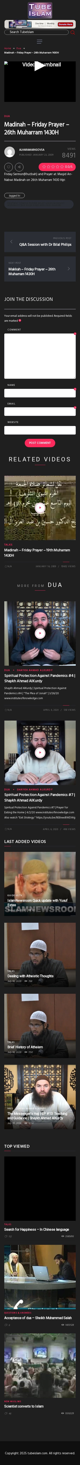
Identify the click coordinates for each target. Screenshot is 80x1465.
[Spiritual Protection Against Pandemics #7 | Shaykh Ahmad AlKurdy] (40, 752)
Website (13, 422)
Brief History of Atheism (25, 1047)
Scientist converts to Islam (24, 1406)
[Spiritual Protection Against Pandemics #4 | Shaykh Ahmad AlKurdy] (40, 633)
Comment (41, 330)
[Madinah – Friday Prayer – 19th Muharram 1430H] (40, 508)
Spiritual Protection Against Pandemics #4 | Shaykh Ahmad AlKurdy (39, 678)
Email (41, 404)
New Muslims (12, 1401)
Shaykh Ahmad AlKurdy (35, 670)
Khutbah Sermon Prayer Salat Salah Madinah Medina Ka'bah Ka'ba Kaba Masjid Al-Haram (35, 204)
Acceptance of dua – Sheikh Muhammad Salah (37, 1318)
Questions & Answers (17, 1313)
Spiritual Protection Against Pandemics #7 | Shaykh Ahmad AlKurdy (39, 797)
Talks (8, 545)
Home (7, 48)
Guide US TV (14, 895)
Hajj (10, 1108)
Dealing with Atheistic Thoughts (30, 976)
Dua (18, 48)
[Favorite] (8, 167)
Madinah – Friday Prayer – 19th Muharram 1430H (37, 553)
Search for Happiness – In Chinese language (36, 1229)
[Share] (19, 167)
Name (41, 385)
